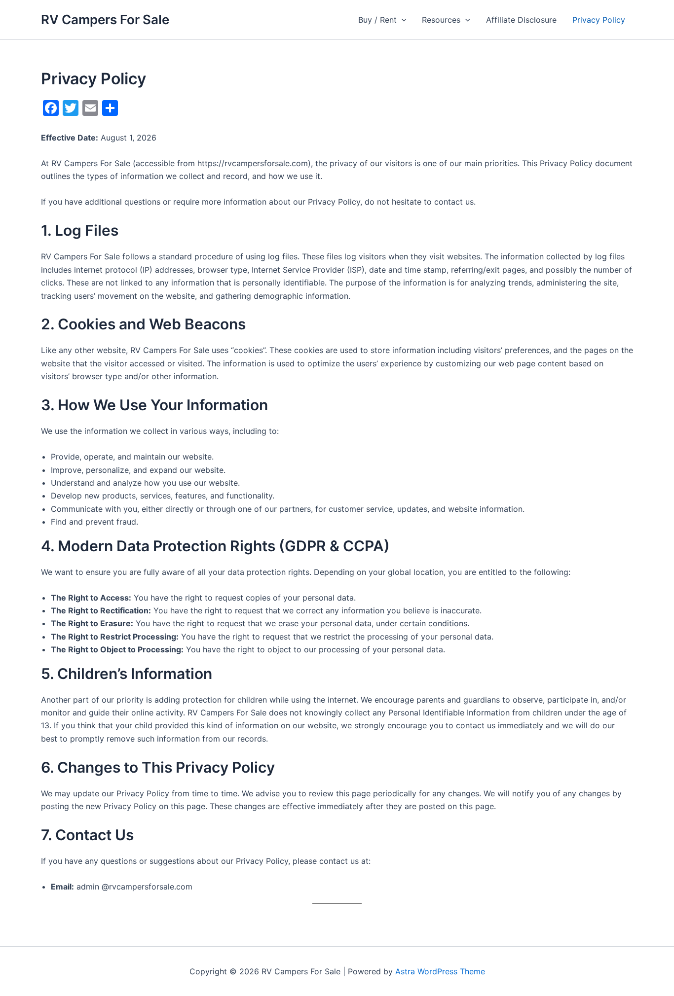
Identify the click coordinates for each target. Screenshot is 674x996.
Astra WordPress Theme (440, 971)
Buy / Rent (377, 20)
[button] (402, 19)
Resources (441, 20)
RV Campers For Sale (105, 19)
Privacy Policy (598, 20)
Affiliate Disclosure (521, 20)
